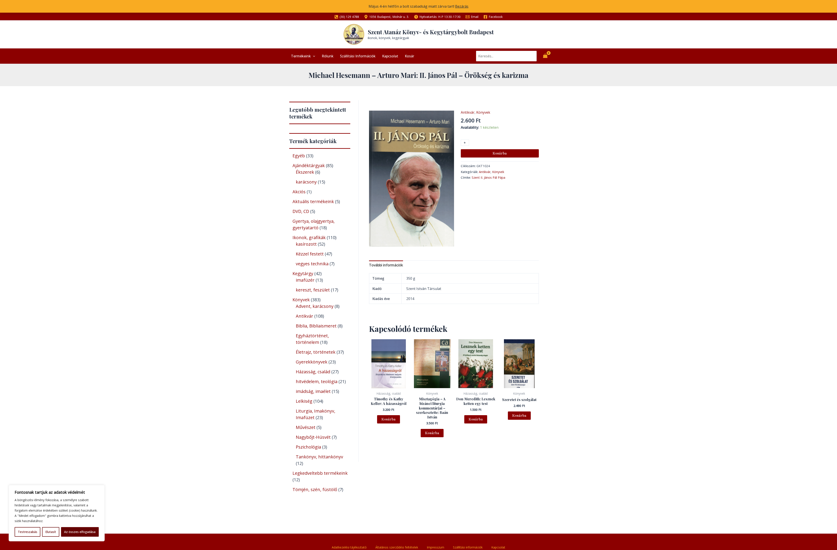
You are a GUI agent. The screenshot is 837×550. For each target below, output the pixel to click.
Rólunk (327, 56)
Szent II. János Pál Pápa (488, 177)
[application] (313, 56)
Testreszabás (27, 532)
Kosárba (500, 153)
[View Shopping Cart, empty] (545, 56)
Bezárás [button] (461, 6)
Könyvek (483, 112)
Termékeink (301, 56)
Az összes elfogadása (79, 532)
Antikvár (468, 112)
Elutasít (50, 532)
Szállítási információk (358, 56)
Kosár (409, 56)
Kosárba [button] (388, 419)
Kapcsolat (390, 56)
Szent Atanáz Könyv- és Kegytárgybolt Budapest (431, 32)
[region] (57, 513)
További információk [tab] (386, 265)
